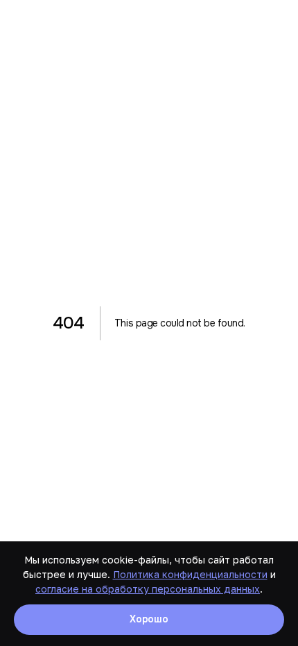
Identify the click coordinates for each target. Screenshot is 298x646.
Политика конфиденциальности (190, 574)
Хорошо (149, 619)
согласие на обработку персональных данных (147, 589)
